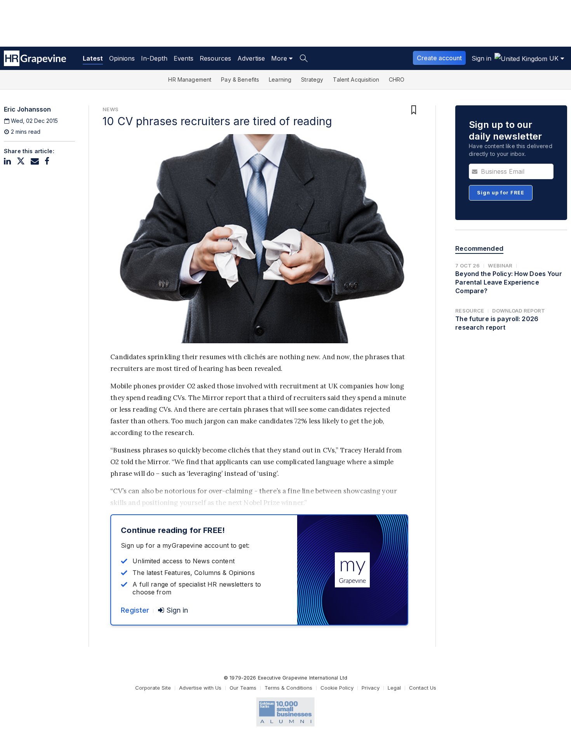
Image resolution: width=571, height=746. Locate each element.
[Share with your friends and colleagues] (35, 161)
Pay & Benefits (240, 79)
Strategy (312, 79)
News (110, 109)
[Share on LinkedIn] (7, 161)
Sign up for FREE (500, 193)
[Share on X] (21, 161)
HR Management (189, 79)
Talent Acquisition (356, 79)
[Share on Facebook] (47, 161)
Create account (439, 58)
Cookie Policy (336, 688)
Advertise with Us (200, 688)
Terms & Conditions (288, 688)
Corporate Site (153, 688)
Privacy (371, 688)
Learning (280, 79)
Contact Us (422, 688)
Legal (394, 688)
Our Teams (243, 688)
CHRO (397, 79)
